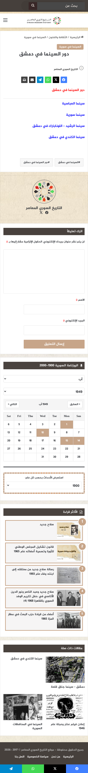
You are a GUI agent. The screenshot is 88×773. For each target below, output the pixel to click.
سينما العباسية (73, 104)
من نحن (55, 756)
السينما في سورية (35, 37)
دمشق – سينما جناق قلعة (68, 686)
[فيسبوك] (64, 80)
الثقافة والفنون (58, 37)
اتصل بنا (19, 756)
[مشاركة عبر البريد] (32, 80)
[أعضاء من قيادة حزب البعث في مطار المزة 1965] (69, 620)
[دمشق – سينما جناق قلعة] (65, 670)
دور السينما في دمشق (35, 162)
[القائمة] (5, 22)
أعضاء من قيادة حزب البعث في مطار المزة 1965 (31, 616)
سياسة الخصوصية (37, 756)
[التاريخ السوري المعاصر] (44, 20)
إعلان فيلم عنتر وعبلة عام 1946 (68, 726)
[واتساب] (48, 80)
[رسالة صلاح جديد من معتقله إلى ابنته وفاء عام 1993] (69, 575)
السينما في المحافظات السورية (27, 726)
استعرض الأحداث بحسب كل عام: (44, 477)
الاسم (80, 300)
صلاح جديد (47, 524)
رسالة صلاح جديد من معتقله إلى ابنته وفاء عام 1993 (33, 571)
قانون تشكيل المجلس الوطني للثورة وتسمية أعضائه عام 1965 (34, 549)
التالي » (12, 404)
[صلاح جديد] (69, 530)
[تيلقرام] (40, 80)
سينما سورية (75, 115)
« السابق (75, 404)
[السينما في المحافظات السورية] (22, 707)
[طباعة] (24, 80)
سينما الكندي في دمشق (67, 137)
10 (42, 432)
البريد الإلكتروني (74, 320)
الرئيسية (75, 37)
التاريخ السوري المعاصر (66, 69)
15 (67, 441)
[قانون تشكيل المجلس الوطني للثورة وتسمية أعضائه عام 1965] (69, 553)
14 (79, 441)
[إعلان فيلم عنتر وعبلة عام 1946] (65, 707)
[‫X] (56, 80)
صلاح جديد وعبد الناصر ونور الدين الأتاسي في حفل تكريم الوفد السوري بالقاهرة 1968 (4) (32, 596)
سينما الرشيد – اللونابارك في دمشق (58, 126)
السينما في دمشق (68, 162)
